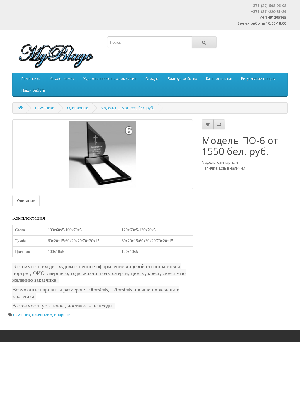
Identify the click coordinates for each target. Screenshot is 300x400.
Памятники (31, 78)
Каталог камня (62, 78)
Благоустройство (182, 78)
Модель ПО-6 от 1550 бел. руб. (127, 107)
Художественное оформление (110, 78)
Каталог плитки (219, 78)
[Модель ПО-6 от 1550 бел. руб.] (102, 154)
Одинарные (77, 107)
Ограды (152, 78)
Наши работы (33, 90)
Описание (26, 200)
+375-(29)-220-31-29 (268, 11)
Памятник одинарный (51, 314)
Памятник (21, 314)
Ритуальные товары (258, 78)
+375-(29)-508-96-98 (268, 5)
